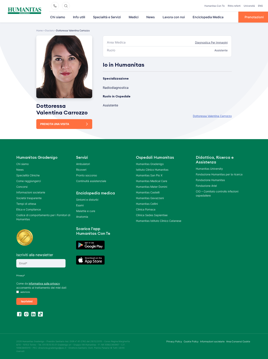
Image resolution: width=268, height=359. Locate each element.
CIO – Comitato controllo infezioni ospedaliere (217, 193)
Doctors (49, 30)
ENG (260, 5)
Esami (80, 205)
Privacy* (20, 275)
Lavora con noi (174, 17)
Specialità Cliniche (28, 175)
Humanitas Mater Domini (151, 186)
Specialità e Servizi (107, 17)
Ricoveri (81, 169)
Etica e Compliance (28, 209)
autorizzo (25, 292)
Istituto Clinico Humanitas (152, 169)
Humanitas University (209, 168)
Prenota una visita (54, 124)
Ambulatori (83, 164)
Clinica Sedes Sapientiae (152, 215)
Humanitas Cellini (147, 203)
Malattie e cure (85, 211)
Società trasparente (29, 198)
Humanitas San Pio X (149, 175)
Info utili (79, 17)
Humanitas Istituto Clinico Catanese (158, 220)
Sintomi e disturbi (87, 199)
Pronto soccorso (86, 175)
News (150, 17)
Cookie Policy (191, 341)
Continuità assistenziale (91, 181)
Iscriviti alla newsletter (34, 255)
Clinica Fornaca (145, 209)
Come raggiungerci (28, 181)
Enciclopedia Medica (208, 17)
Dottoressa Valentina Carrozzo (212, 116)
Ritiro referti (234, 5)
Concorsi (21, 186)
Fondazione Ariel (206, 185)
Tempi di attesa (26, 203)
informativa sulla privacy (44, 283)
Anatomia (82, 216)
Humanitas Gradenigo (150, 164)
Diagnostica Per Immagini (211, 42)
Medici (134, 17)
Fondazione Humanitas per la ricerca (219, 174)
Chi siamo (57, 17)
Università (249, 5)
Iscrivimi (27, 301)
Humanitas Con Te (214, 5)
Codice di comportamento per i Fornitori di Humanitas (43, 217)
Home (39, 30)
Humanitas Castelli (148, 192)
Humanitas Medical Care (151, 181)
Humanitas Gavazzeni (150, 198)
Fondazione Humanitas (210, 180)
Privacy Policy (174, 341)
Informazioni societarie (30, 192)
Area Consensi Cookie (238, 341)
